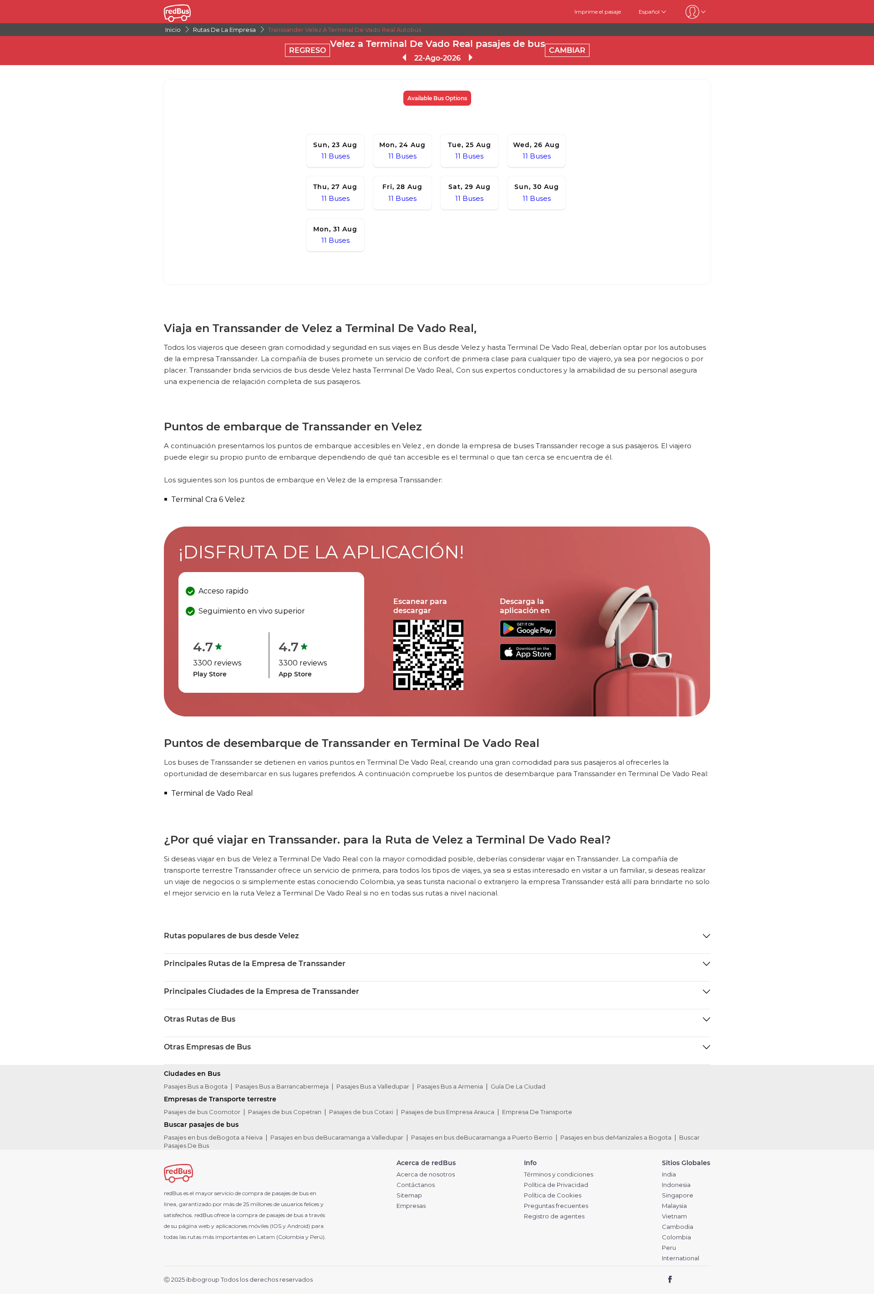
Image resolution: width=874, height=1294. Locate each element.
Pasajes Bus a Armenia (450, 1086)
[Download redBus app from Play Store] (528, 634)
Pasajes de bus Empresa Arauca (447, 1111)
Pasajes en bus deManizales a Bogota (615, 1137)
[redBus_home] (191, 11)
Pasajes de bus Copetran (284, 1111)
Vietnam (674, 1216)
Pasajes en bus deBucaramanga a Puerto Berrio (482, 1137)
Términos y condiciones (558, 1174)
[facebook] (670, 1280)
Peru (669, 1248)
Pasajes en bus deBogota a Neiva (213, 1137)
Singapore (677, 1195)
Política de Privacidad (556, 1185)
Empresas (411, 1206)
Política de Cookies (552, 1195)
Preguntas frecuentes (556, 1206)
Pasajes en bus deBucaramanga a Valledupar (336, 1137)
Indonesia (676, 1185)
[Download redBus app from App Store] (528, 658)
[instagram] (700, 1280)
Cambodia (677, 1227)
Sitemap (409, 1195)
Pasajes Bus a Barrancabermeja (282, 1086)
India (669, 1174)
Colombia (676, 1237)
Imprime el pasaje (597, 11)
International (680, 1258)
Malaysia (674, 1206)
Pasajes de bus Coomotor (202, 1111)
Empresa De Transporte (537, 1111)
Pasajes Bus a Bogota (196, 1086)
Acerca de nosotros (425, 1174)
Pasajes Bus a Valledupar (372, 1086)
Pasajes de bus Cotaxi (361, 1111)
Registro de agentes (554, 1216)
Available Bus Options (437, 98)
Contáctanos (415, 1185)
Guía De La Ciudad (518, 1086)
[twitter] (687, 1280)
